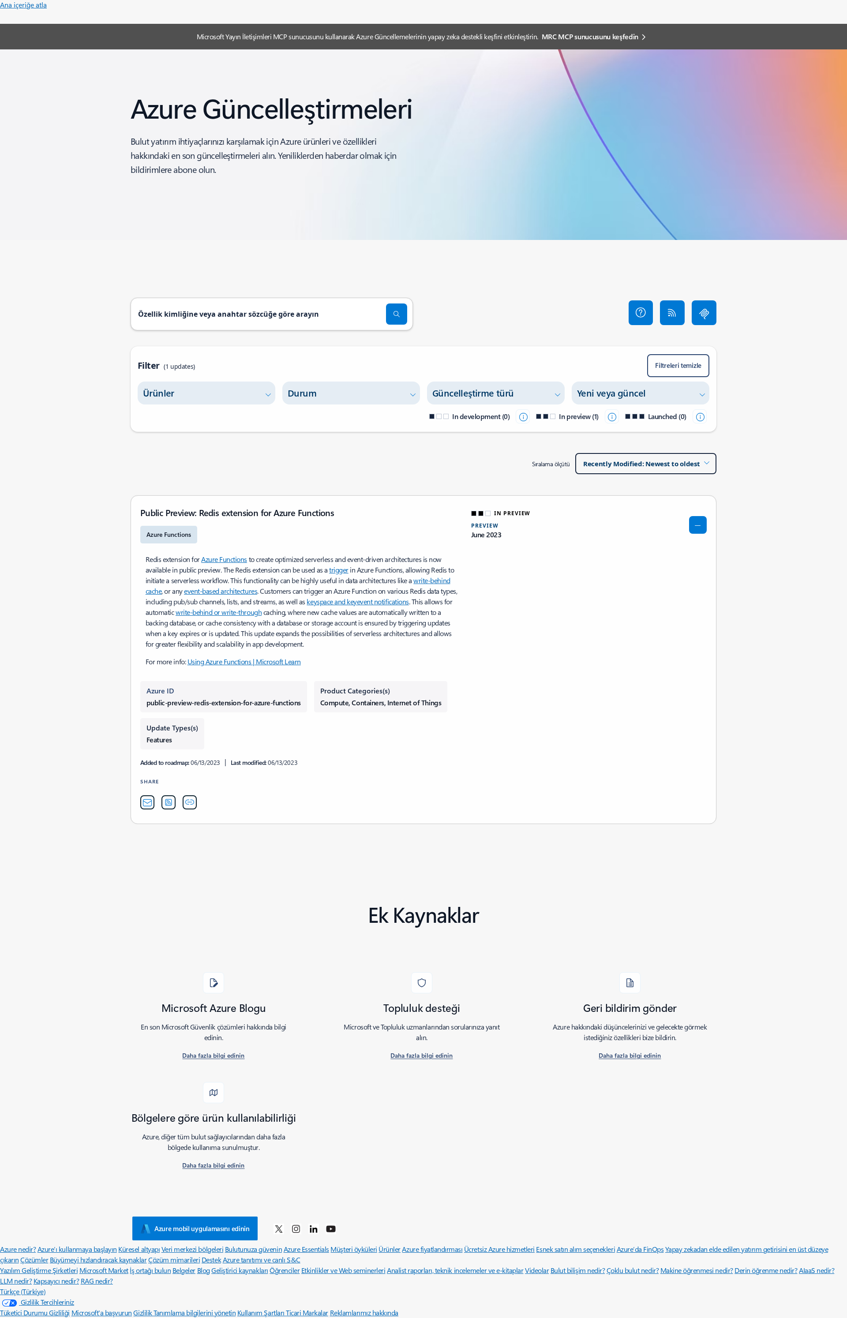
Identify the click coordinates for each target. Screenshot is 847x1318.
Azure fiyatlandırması (432, 1249)
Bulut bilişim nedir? (578, 1270)
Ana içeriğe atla (23, 4)
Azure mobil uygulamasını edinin (202, 1228)
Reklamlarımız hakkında (364, 1312)
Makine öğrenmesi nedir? (696, 1270)
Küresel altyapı (139, 1249)
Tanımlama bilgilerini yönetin (195, 1312)
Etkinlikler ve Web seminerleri (343, 1270)
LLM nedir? (16, 1280)
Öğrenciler (285, 1270)
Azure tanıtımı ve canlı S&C (261, 1259)
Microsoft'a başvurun (101, 1312)
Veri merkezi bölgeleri (192, 1249)
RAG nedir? (97, 1280)
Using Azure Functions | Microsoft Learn (244, 661)
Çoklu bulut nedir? (633, 1270)
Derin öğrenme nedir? (766, 1270)
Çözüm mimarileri (174, 1259)
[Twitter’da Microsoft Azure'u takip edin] (279, 1228)
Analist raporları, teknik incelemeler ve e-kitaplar (455, 1270)
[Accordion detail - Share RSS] (168, 802)
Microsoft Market (103, 1270)
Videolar (537, 1270)
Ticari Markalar (307, 1312)
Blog (203, 1270)
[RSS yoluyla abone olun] (672, 312)
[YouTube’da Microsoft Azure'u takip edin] (331, 1228)
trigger (339, 569)
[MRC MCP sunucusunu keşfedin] (704, 312)
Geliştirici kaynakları (239, 1270)
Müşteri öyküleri (353, 1249)
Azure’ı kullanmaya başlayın (77, 1249)
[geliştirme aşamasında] (522, 416)
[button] (641, 312)
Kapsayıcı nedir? (56, 1280)
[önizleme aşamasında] (612, 416)
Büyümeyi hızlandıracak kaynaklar (98, 1259)
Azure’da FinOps (640, 1249)
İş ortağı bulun (150, 1270)
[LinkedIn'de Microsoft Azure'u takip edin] (313, 1228)
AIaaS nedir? (816, 1270)
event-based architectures (220, 590)
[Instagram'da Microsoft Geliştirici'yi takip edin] (296, 1228)
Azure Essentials (306, 1249)
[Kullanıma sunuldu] (699, 416)
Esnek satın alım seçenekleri (575, 1249)
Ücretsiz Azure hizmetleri (499, 1249)
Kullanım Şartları (261, 1312)
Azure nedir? (18, 1249)
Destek (211, 1259)
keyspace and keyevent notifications (358, 601)
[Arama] (396, 314)
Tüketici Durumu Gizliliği (35, 1312)
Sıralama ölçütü (551, 464)
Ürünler (390, 1249)
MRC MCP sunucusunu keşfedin (590, 36)
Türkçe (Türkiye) (22, 1291)
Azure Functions (224, 559)
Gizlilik (143, 1312)
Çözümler (34, 1259)
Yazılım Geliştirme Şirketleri (39, 1270)
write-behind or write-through (219, 612)
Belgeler (183, 1270)
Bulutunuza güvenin (253, 1249)
